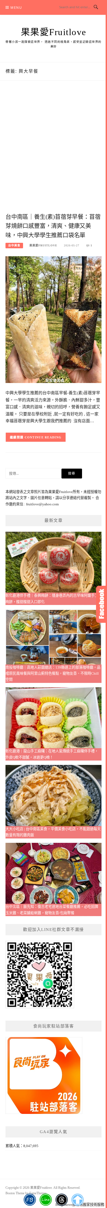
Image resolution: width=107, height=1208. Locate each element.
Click (101, 604)
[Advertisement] (53, 152)
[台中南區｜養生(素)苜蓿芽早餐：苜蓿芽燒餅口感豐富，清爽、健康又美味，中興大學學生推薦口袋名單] (53, 319)
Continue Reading (43, 437)
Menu (16, 7)
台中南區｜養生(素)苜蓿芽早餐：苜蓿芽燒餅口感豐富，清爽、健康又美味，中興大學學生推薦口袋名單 (52, 226)
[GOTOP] (77, 1200)
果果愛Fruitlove (53, 32)
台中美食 (14, 245)
